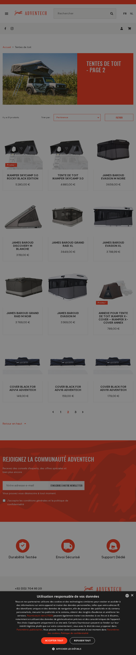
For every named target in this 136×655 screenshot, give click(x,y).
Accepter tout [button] (54, 640)
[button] (68, 649)
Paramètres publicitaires (29, 629)
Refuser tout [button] (82, 640)
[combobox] (127, 595)
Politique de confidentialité (74, 633)
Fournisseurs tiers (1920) (40, 615)
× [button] (132, 595)
